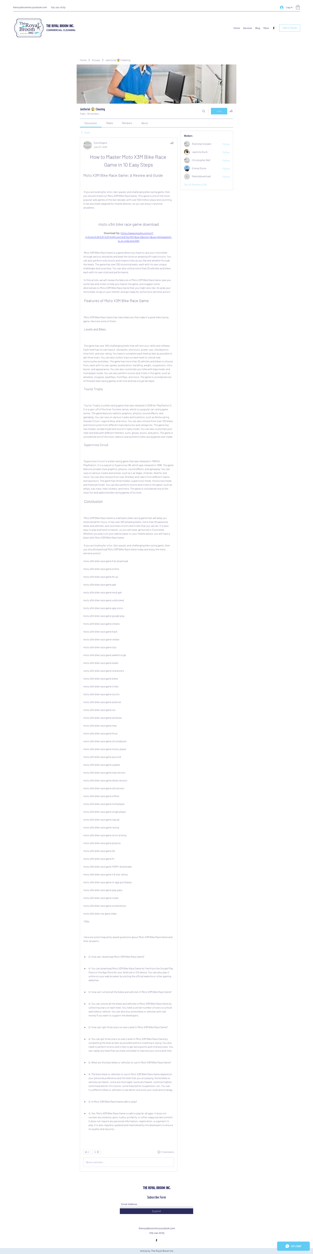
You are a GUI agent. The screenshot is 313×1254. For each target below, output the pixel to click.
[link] (90, 123)
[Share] (172, 143)
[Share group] (231, 111)
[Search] (204, 111)
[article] (128, 655)
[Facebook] (273, 28)
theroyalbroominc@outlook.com (30, 7)
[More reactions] (96, 1152)
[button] (298, 7)
